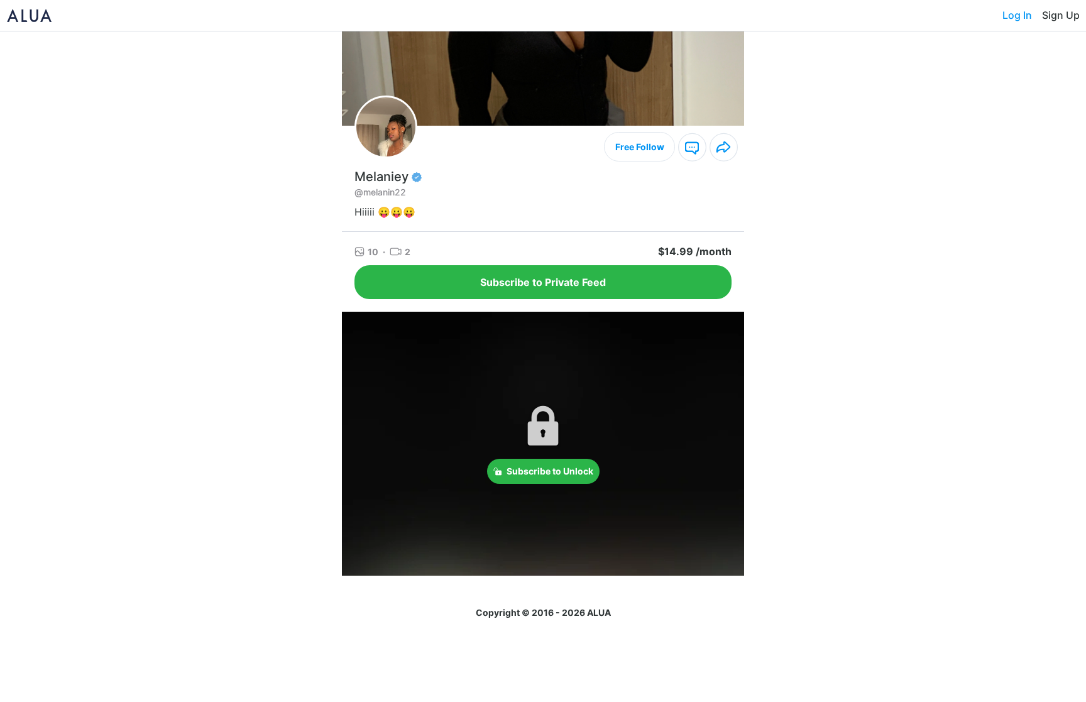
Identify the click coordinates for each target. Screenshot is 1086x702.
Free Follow (639, 146)
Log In (1017, 15)
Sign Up (1061, 15)
